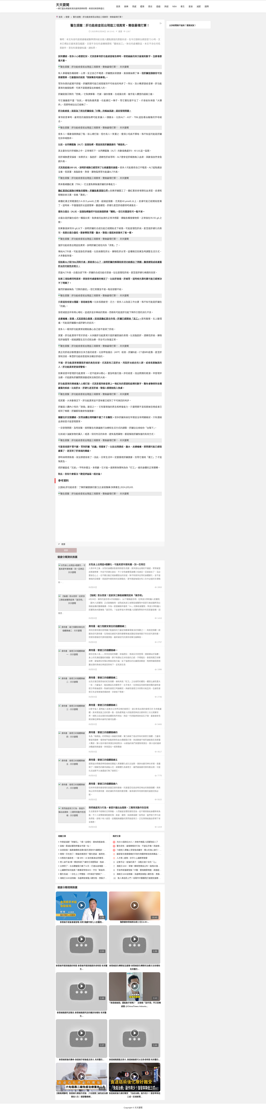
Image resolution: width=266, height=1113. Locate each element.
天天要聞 (62, 5)
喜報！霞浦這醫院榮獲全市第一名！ (75, 846)
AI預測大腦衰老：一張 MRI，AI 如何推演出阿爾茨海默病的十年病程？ (90, 858)
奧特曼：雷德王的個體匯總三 (103, 705)
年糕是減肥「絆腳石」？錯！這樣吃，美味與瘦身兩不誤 (84, 842)
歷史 (150, 6)
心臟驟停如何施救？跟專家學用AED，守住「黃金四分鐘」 (85, 870)
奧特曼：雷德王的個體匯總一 (103, 650)
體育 (142, 6)
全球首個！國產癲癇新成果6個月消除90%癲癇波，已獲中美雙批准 (88, 850)
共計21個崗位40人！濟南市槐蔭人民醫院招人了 (137, 842)
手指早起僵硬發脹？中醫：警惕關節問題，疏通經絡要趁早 (142, 870)
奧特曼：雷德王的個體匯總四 (103, 732)
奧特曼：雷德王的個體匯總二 (103, 677)
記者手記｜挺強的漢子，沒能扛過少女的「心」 (137, 862)
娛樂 (126, 6)
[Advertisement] (110, 517)
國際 (207, 6)
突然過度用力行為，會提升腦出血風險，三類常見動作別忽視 (119, 807)
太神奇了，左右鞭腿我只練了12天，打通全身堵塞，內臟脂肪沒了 (88, 866)
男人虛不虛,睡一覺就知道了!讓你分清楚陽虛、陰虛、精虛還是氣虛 (88, 862)
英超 (166, 6)
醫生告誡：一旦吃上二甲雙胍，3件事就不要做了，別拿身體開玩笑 (88, 874)
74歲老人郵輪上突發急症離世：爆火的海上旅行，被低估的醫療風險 (146, 850)
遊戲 (158, 6)
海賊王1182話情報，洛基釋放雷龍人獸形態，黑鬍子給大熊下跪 (87, 878)
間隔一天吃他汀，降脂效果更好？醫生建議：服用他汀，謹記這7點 (88, 854)
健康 (67, 17)
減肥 (199, 6)
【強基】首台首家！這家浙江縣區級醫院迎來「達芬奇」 (116, 595)
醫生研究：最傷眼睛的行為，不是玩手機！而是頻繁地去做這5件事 (145, 846)
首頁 (118, 6)
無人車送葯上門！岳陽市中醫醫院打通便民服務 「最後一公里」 (145, 878)
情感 (134, 6)
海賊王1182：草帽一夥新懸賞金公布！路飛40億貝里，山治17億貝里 (146, 866)
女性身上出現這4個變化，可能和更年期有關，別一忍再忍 (117, 564)
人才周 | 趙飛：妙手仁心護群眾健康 (132, 858)
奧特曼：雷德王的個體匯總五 (103, 760)
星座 (191, 6)
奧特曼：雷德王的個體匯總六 (103, 784)
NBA (174, 6)
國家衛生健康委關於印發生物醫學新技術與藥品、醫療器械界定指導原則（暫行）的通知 (154, 854)
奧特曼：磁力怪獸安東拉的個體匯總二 (107, 626)
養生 (183, 6)
